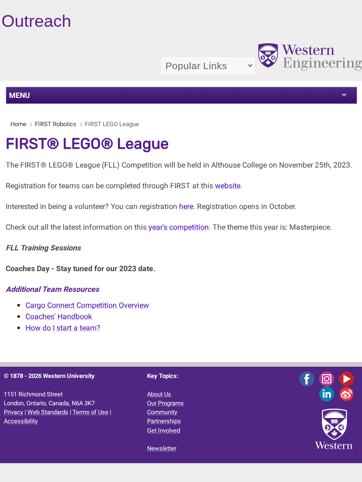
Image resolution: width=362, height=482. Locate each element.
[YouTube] (348, 378)
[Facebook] (308, 378)
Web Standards (47, 412)
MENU (19, 95)
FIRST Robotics (55, 124)
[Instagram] (328, 378)
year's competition (178, 227)
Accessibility (21, 421)
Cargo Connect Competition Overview (87, 305)
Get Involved (163, 430)
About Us (159, 394)
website (227, 185)
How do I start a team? (62, 327)
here (186, 206)
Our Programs (165, 403)
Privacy (13, 412)
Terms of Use (90, 412)
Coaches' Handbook (58, 316)
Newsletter (161, 448)
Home (18, 124)
